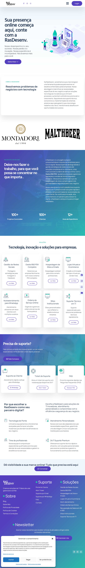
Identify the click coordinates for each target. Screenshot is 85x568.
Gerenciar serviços (8, 554)
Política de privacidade (34, 564)
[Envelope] (82, 293)
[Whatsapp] (30, 3)
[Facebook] (82, 275)
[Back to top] (79, 564)
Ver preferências (45, 560)
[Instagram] (27, 3)
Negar (28, 560)
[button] (52, 539)
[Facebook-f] (23, 3)
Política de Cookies (21, 564)
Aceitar (11, 560)
